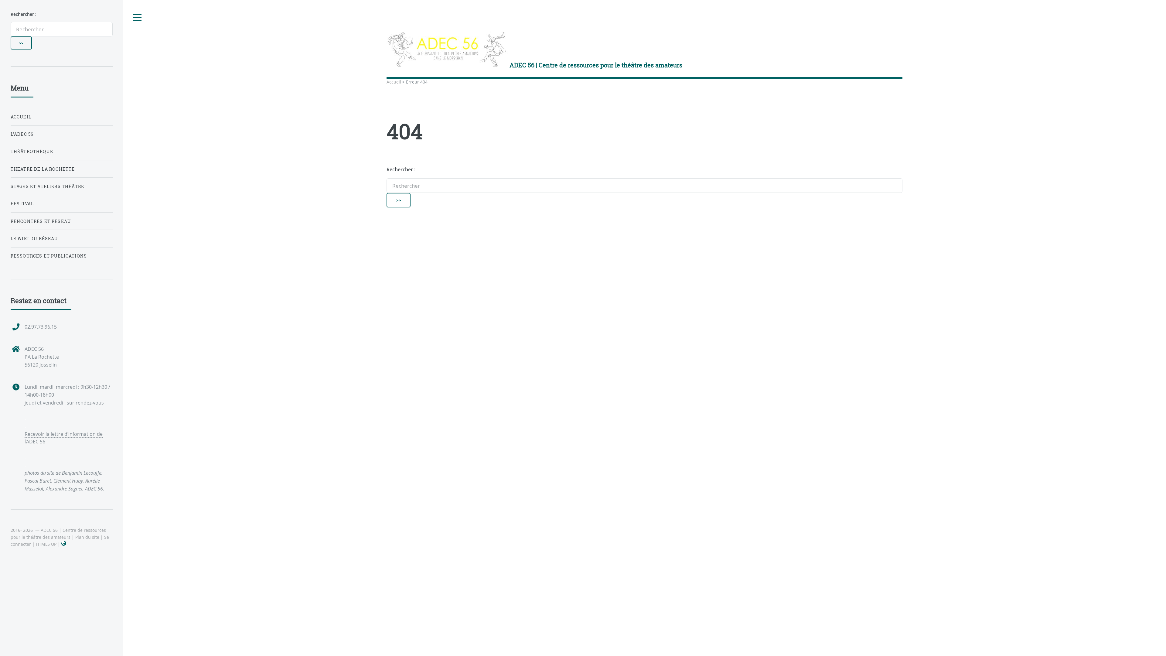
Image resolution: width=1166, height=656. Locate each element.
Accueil (394, 82)
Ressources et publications (49, 256)
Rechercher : (401, 169)
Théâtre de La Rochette (43, 169)
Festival (22, 204)
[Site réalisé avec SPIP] (63, 544)
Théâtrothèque (32, 151)
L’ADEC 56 (22, 134)
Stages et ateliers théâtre (47, 186)
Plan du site (87, 537)
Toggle (137, 18)
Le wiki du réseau (34, 238)
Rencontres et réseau (41, 221)
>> (398, 200)
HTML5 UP (46, 544)
